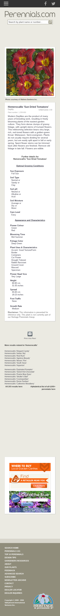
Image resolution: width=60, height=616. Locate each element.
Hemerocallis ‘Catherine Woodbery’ (19, 384)
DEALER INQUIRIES (13, 593)
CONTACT (9, 583)
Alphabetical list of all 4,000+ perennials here (42, 388)
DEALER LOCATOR (13, 590)
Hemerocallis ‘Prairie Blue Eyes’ (18, 374)
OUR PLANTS (11, 567)
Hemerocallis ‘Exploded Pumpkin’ (19, 369)
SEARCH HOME (12, 548)
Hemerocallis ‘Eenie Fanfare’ (17, 381)
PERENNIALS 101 (12, 551)
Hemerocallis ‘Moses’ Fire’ (16, 361)
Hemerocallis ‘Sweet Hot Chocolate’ (20, 372)
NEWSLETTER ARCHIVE (15, 580)
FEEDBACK (10, 570)
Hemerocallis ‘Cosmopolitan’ (17, 379)
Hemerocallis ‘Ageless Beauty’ (17, 358)
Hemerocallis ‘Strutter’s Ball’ (16, 377)
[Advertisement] (30, 37)
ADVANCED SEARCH (14, 574)
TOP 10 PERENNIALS (14, 554)
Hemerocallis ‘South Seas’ (16, 363)
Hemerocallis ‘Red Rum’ (15, 356)
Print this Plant (30, 338)
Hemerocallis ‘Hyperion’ (15, 365)
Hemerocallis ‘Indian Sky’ (15, 353)
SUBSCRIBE (10, 577)
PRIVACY (9, 587)
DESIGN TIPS (10, 558)
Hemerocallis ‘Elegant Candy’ (17, 351)
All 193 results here (13, 387)
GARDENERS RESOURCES (17, 561)
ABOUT (8, 564)
